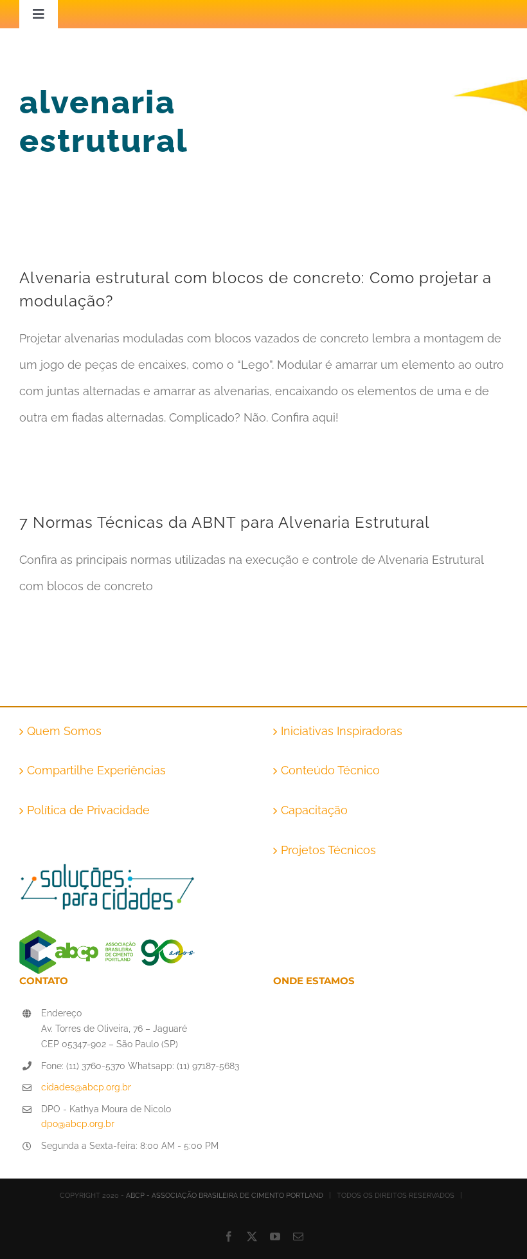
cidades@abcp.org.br (86, 1087)
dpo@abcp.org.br (77, 1124)
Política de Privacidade (88, 810)
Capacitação (314, 810)
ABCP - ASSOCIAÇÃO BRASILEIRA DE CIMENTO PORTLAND (224, 1195)
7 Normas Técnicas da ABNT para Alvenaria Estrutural (224, 522)
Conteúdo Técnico (330, 770)
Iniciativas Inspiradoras (341, 731)
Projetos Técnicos (328, 850)
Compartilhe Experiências (96, 770)
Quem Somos (64, 731)
